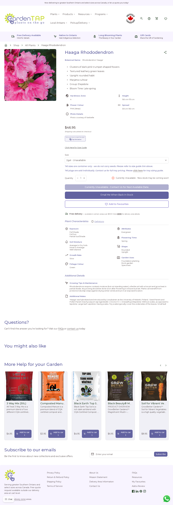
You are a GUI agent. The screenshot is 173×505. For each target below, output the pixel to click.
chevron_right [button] (166, 365)
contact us (73, 328)
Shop (16, 45)
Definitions (99, 221)
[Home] (24, 18)
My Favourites (138, 481)
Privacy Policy (53, 473)
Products (69, 14)
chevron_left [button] (160, 365)
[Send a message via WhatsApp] (167, 499)
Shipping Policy (54, 481)
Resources (85, 14)
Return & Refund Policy (58, 477)
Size (67, 155)
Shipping (68, 132)
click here (138, 170)
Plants (55, 14)
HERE (119, 214)
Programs (101, 14)
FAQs (61, 328)
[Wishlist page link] (165, 18)
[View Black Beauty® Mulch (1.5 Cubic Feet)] (120, 386)
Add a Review (138, 486)
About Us (93, 473)
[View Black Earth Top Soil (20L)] (86, 386)
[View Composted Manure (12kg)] (52, 386)
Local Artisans (59, 23)
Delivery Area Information (101, 481)
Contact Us (94, 486)
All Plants (30, 45)
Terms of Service (55, 486)
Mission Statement (98, 477)
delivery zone (19, 499)
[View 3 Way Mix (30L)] (19, 386)
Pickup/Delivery (80, 23)
